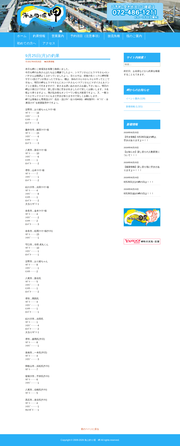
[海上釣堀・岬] (41, 15)
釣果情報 (39, 36)
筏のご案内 (134, 36)
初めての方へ (26, 43)
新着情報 (130, 106)
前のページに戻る (90, 429)
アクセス (48, 43)
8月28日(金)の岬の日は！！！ (139, 193)
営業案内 (58, 36)
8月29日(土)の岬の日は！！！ (139, 182)
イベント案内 (133, 98)
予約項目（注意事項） (85, 36)
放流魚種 (114, 36)
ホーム (22, 36)
